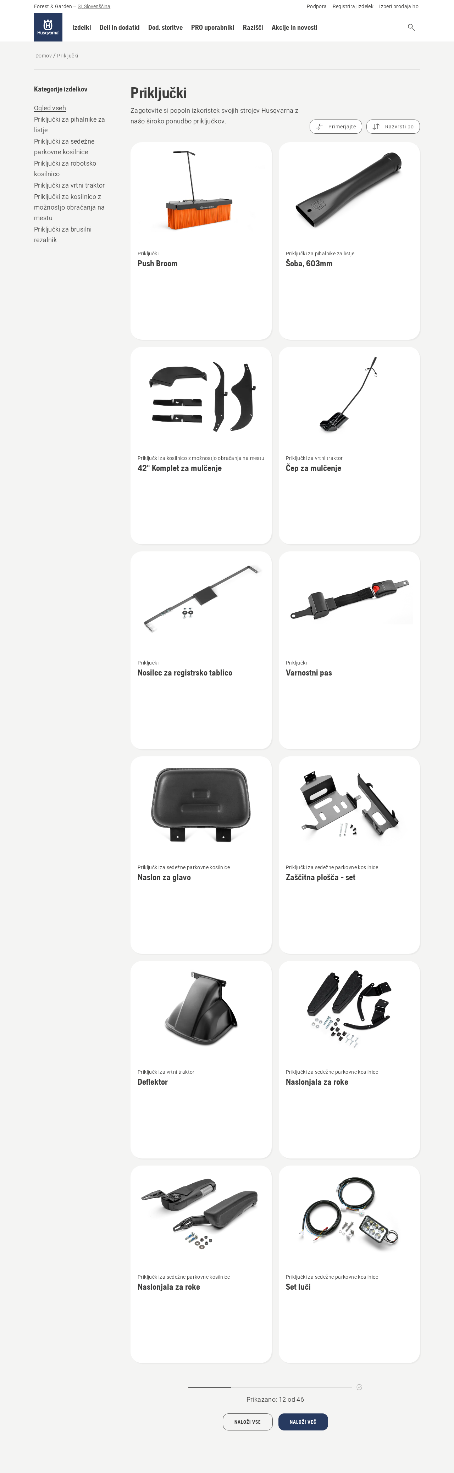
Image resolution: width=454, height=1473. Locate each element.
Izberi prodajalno (399, 6)
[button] (81, 27)
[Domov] (48, 27)
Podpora (317, 6)
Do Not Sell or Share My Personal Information (225, 1434)
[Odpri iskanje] (411, 27)
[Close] (267, 1401)
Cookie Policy (41, 1445)
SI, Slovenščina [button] (94, 6)
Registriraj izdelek (353, 6)
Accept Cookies (225, 1414)
